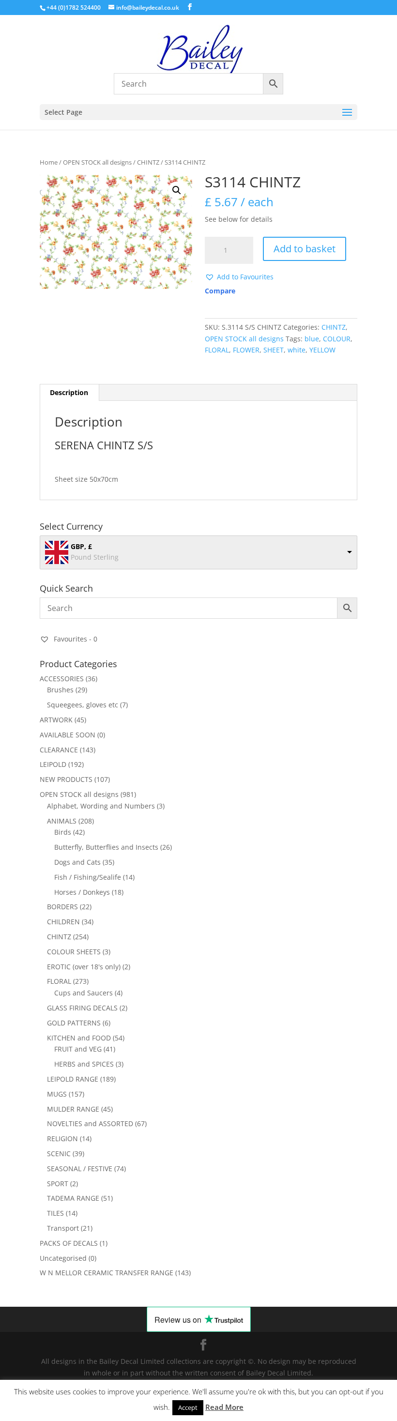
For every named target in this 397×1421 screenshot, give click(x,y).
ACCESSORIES (62, 678)
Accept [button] (188, 1407)
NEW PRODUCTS (66, 779)
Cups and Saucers (83, 992)
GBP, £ (81, 546)
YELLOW (322, 349)
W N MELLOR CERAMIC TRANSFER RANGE (106, 1272)
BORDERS (62, 906)
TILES (55, 1213)
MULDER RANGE (73, 1109)
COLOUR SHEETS (74, 951)
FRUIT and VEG (78, 1049)
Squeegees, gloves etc (82, 704)
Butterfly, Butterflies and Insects (106, 847)
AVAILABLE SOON (67, 734)
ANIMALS (61, 820)
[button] (176, 190)
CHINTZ (148, 162)
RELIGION (62, 1138)
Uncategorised (63, 1258)
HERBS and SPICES (84, 1064)
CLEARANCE (59, 749)
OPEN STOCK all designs (97, 162)
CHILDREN (63, 921)
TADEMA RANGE (73, 1198)
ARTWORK (56, 719)
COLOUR (337, 338)
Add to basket (305, 248)
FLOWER (246, 349)
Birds (62, 832)
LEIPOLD (53, 764)
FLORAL (217, 349)
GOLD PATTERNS (74, 1022)
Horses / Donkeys (82, 892)
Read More (224, 1407)
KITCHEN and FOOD (79, 1037)
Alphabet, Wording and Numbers (101, 805)
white (296, 349)
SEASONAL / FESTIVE (79, 1168)
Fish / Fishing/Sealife (87, 877)
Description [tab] (69, 392)
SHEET (273, 349)
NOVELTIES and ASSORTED (90, 1123)
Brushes (60, 689)
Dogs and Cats (77, 862)
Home (49, 162)
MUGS (57, 1094)
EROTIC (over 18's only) (84, 966)
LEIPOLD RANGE (72, 1079)
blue (312, 338)
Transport (63, 1228)
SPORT (57, 1183)
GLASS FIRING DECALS (82, 1007)
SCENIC (59, 1153)
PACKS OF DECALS (69, 1243)
